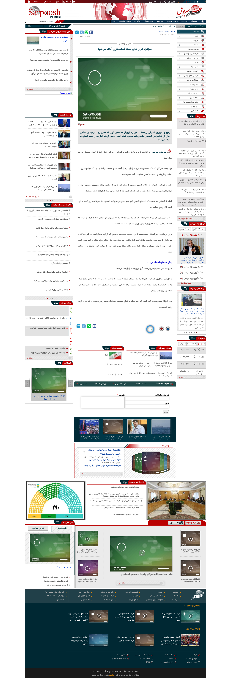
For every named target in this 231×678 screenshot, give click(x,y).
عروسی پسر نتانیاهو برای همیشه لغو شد (126, 514)
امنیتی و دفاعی (163, 31)
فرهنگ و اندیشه (107, 596)
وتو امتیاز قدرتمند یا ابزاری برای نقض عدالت (52, 272)
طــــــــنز (62, 528)
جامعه (160, 592)
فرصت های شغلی (119, 659)
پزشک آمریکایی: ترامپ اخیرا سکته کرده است (125, 487)
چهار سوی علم (84, 592)
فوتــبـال (70, 351)
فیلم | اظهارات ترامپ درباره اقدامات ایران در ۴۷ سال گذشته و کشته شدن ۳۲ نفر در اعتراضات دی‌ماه (190, 551)
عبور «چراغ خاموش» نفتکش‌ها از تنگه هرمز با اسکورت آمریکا (144, 354)
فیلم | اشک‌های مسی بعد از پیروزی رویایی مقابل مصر (170, 617)
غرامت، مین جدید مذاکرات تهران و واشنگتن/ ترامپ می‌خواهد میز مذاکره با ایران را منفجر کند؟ (48, 51)
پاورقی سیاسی (38, 528)
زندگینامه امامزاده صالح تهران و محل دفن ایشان (104, 450)
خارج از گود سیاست (136, 482)
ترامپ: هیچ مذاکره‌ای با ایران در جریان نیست (42, 177)
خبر (201, 116)
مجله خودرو (85, 600)
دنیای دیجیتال (84, 596)
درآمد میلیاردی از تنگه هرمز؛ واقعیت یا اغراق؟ (51, 80)
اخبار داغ (194, 21)
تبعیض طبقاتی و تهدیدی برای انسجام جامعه (52, 236)
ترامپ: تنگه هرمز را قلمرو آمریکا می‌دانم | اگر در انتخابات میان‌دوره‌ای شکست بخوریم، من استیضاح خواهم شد (90, 437)
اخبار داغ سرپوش (186, 219)
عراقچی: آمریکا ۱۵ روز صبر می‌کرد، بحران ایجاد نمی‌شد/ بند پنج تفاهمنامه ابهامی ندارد (192, 260)
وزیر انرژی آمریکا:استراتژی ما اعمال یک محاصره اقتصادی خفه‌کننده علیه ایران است (42, 166)
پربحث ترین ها (172, 21)
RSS (148, 662)
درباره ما (194, 655)
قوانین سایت (192, 659)
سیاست (172, 31)
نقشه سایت (145, 659)
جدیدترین (83, 384)
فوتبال (135, 596)
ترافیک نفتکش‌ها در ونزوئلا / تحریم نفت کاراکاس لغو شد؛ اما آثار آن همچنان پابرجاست (161, 437)
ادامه (182, 377)
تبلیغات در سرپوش (142, 655)
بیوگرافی (137, 21)
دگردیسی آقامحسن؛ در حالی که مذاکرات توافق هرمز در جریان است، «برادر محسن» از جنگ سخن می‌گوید (47, 72)
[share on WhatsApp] (86, 32)
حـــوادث (70, 341)
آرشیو (58, 2)
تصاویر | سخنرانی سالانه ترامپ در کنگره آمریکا (125, 639)
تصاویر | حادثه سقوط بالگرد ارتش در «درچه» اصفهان (79, 640)
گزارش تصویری (167, 662)
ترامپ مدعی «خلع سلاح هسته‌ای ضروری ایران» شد (44, 145)
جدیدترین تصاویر (193, 628)
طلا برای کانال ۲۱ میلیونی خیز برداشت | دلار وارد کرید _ (154, 26)
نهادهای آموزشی (131, 592)
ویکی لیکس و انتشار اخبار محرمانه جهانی (53, 254)
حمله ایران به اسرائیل (114, 374)
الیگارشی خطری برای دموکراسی (57, 289)
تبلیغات (36, 2)
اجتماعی (70, 331)
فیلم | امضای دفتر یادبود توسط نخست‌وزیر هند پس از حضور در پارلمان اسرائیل (87, 551)
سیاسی (52, 31)
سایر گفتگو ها (186, 283)
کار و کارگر (175, 600)
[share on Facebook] (91, 32)
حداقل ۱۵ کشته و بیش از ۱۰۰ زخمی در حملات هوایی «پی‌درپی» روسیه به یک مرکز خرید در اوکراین (152, 364)
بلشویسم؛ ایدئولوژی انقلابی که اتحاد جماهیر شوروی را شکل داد (48, 212)
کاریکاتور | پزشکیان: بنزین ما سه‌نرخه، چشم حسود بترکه (49, 397)
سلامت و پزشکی (156, 596)
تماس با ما (169, 655)
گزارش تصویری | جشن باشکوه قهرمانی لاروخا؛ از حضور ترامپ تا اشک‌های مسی (170, 641)
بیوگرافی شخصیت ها (55, 596)
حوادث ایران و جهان (154, 600)
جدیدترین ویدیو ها (192, 605)
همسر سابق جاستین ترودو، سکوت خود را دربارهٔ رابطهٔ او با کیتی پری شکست (114, 501)
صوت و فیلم (192, 662)
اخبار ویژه (184, 21)
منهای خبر (160, 21)
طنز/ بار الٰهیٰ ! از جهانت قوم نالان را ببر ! (55, 577)
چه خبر (63, 303)
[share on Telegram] (82, 32)
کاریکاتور (67, 363)
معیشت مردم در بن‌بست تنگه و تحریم (54, 39)
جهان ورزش (133, 600)
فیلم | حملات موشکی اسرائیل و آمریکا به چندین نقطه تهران (147, 574)
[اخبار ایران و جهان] (188, 19)
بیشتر (31, 89)
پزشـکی (70, 310)
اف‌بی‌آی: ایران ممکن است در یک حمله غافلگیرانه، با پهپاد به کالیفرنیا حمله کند (150, 374)
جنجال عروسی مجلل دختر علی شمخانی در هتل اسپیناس (121, 508)
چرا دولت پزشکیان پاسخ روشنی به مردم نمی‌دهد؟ (49, 60)
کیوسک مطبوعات (125, 21)
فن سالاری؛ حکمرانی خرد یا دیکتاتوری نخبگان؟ (51, 281)
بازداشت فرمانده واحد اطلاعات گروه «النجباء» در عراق (43, 134)
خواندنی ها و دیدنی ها (54, 592)
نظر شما (121, 395)
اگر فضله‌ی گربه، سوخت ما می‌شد (57, 585)
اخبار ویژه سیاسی (34, 197)
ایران (106, 355)
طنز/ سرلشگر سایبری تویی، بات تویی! (56, 581)
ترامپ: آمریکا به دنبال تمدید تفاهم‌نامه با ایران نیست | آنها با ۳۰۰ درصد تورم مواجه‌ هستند (42, 123)
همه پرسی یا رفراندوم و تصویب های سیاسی (52, 245)
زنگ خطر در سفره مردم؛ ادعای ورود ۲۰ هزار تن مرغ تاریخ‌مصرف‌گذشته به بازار (192, 311)
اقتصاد (176, 596)
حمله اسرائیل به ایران (114, 364)
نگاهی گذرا (121, 655)
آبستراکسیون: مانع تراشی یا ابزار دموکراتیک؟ (52, 228)
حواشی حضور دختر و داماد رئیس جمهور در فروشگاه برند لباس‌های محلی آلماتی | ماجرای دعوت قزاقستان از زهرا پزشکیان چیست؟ (114, 495)
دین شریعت (109, 600)
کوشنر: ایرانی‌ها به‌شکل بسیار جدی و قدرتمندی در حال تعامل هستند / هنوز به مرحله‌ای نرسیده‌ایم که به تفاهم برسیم (43, 156)
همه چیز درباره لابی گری (59, 263)
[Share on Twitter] (77, 32)
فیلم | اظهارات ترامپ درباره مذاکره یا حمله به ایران (190, 580)
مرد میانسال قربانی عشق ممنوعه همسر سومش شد (114, 437)
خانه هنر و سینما (107, 592)
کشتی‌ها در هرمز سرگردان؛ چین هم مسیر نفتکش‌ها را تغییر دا (44, 188)
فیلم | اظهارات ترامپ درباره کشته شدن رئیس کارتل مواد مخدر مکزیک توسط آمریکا (87, 580)
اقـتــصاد (70, 321)
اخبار (114, 21)
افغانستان (60, 600)
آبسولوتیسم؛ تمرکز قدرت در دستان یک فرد (53, 219)
